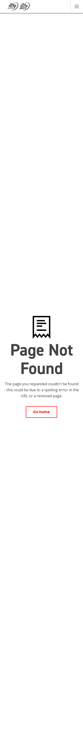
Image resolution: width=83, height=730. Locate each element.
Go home (41, 411)
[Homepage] (19, 6)
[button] (76, 6)
